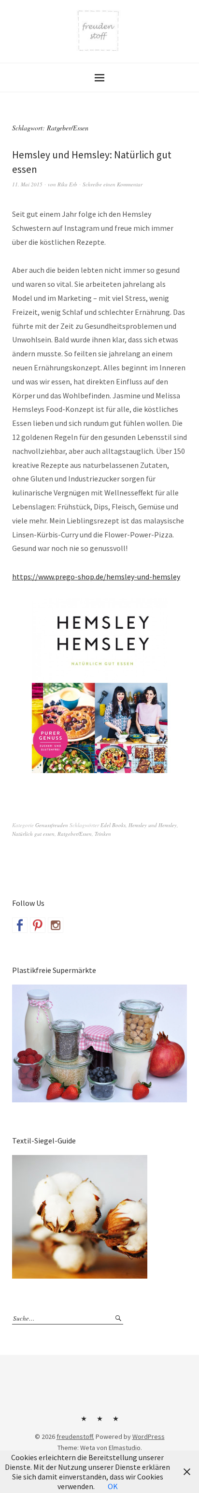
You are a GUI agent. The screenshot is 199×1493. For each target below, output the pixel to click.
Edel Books (113, 825)
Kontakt (83, 1422)
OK (113, 1486)
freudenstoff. (75, 1436)
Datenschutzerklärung (115, 1422)
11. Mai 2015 (27, 184)
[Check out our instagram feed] (55, 925)
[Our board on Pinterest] (37, 925)
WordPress (148, 1436)
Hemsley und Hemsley (152, 825)
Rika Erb (67, 184)
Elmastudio (125, 1447)
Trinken (103, 833)
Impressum (99, 1422)
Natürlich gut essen (33, 833)
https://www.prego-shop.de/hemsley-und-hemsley (96, 576)
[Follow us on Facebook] (20, 925)
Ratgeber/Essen (74, 833)
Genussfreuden (51, 825)
